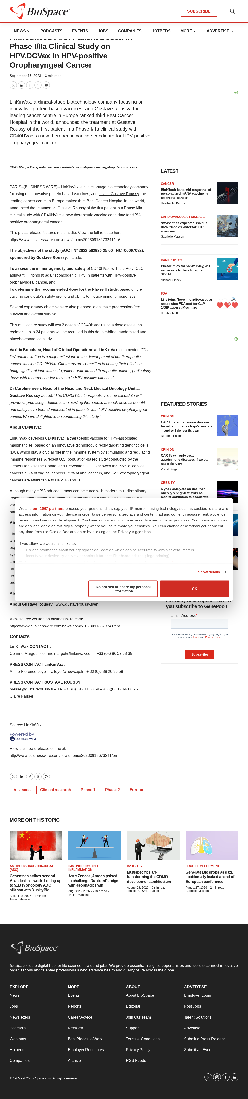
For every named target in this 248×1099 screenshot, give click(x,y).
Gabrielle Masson (172, 236)
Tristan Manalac (20, 899)
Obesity (168, 483)
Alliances (22, 790)
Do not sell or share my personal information (123, 589)
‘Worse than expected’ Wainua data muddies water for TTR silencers (184, 227)
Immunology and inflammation (83, 868)
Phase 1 (88, 790)
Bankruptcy (171, 260)
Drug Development (203, 866)
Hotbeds (161, 31)
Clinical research (55, 790)
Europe (136, 790)
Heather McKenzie (173, 203)
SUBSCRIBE (199, 11)
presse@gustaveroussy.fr (31, 689)
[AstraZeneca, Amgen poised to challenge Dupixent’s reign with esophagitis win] (94, 845)
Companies (130, 31)
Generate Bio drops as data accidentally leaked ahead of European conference (210, 876)
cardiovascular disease (183, 217)
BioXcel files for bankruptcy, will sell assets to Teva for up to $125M (185, 270)
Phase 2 (112, 790)
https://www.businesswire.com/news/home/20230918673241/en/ (65, 240)
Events (80, 31)
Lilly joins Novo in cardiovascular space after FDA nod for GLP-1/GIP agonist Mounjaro (186, 303)
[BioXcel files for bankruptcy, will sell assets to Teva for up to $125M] (227, 269)
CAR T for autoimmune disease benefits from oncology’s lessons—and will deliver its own (186, 426)
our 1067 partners (49, 508)
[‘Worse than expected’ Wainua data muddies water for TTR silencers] (227, 226)
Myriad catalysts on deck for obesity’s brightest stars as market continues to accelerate (184, 493)
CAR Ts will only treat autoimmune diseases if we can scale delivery (185, 459)
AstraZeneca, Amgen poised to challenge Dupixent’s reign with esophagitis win (93, 880)
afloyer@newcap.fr (67, 671)
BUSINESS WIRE (40, 187)
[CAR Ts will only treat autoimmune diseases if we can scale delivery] (227, 459)
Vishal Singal (169, 469)
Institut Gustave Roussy (119, 194)
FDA (164, 293)
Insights (134, 866)
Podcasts (51, 31)
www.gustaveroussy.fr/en (77, 604)
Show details (209, 572)
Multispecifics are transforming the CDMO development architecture (149, 876)
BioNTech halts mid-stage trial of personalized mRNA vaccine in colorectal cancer (186, 194)
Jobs (103, 31)
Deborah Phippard (173, 436)
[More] (29, 31)
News (20, 31)
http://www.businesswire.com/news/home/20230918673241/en (63, 756)
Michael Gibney (171, 280)
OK (194, 589)
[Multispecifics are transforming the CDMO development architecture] (153, 845)
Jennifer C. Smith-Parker (143, 891)
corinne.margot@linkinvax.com (66, 653)
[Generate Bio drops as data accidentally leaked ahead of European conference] (212, 845)
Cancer (167, 183)
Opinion (167, 416)
